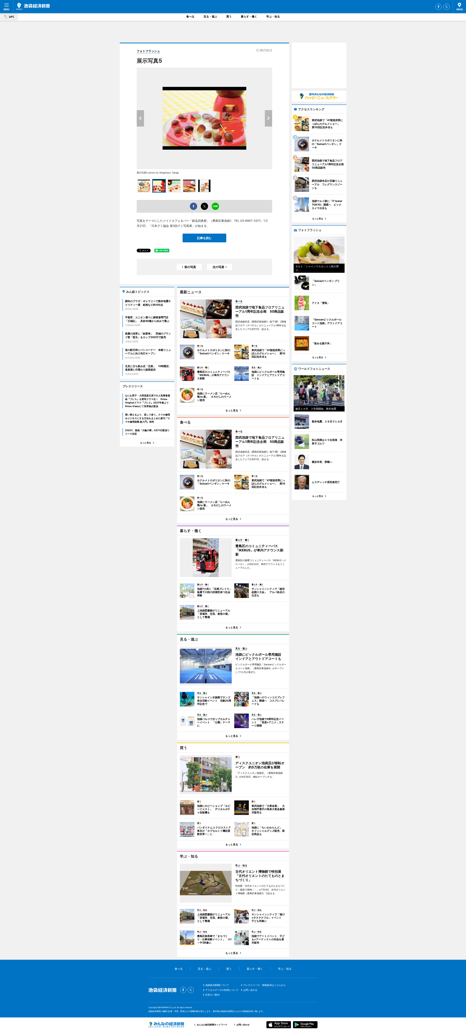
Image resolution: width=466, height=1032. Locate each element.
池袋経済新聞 (33, 6)
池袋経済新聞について (217, 985)
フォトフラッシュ (148, 51)
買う (229, 16)
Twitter (446, 7)
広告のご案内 (212, 994)
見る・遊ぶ (210, 16)
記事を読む (204, 238)
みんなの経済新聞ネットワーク (166, 1024)
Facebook (438, 7)
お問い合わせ (250, 989)
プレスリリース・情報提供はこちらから (264, 985)
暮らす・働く (249, 16)
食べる (190, 16)
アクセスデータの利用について (221, 989)
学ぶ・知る (273, 16)
